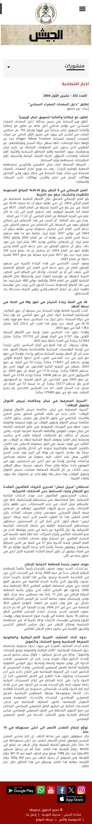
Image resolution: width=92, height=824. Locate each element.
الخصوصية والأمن (70, 819)
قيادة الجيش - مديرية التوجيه (61, 815)
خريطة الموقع (45, 819)
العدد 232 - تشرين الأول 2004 (65, 96)
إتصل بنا (31, 815)
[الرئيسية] (46, 14)
